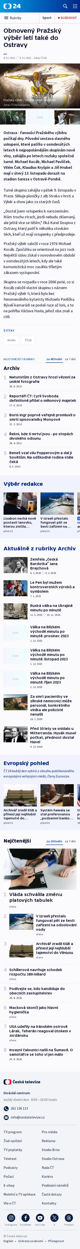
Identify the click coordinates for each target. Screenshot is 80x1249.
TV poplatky (13, 1149)
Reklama (48, 1141)
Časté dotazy (52, 1194)
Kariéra (47, 1176)
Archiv (11, 340)
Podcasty (11, 1167)
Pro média (49, 1132)
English (8, 1241)
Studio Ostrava (53, 1158)
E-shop (9, 1185)
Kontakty (49, 1203)
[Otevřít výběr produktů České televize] (75, 6)
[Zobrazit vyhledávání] (65, 6)
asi (5, 53)
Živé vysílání (13, 1141)
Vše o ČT (10, 1203)
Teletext (10, 1158)
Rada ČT (48, 1167)
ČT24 (28, 340)
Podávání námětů (55, 1185)
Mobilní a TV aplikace (20, 1194)
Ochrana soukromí (30, 1241)
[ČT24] (12, 6)
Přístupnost (56, 1241)
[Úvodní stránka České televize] (22, 1081)
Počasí (9, 1176)
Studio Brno (51, 1149)
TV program (13, 1132)
